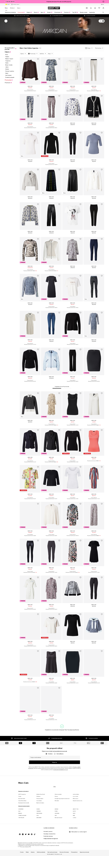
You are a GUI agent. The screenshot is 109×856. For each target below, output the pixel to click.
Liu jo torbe (75, 796)
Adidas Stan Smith (40, 794)
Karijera (32, 852)
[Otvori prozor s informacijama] (103, 2)
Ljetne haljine (76, 794)
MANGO (20, 813)
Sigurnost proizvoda (84, 852)
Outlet (8, 4)
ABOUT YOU (75, 809)
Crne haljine (39, 800)
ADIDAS (56, 809)
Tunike (19, 796)
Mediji (27, 852)
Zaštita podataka (41, 852)
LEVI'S (74, 811)
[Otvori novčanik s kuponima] (87, 8)
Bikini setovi (75, 798)
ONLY (74, 813)
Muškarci (12, 8)
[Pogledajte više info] (30, 92)
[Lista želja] (99, 8)
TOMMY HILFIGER (22, 815)
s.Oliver (74, 817)
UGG (37, 815)
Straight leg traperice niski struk (62, 798)
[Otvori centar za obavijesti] (95, 8)
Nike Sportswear (58, 817)
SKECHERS (38, 817)
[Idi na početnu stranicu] (26, 828)
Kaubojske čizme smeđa (23, 802)
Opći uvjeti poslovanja (52, 852)
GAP (56, 815)
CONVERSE (20, 809)
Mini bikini (57, 800)
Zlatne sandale (58, 794)
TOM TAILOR (21, 817)
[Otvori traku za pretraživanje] (102, 12)
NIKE (74, 815)
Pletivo (56, 796)
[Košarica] (103, 8)
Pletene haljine (39, 798)
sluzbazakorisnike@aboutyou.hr (60, 769)
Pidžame (38, 796)
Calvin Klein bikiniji (22, 800)
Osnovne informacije (64, 852)
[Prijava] (91, 8)
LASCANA (57, 813)
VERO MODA (39, 813)
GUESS (38, 809)
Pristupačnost (74, 852)
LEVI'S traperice (22, 794)
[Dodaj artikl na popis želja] (38, 59)
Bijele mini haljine (40, 802)
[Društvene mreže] (20, 834)
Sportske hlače (21, 798)
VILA (19, 811)
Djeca (18, 8)
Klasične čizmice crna (77, 800)
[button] (89, 48)
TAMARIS (38, 811)
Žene (6, 8)
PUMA (56, 811)
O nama (22, 852)
